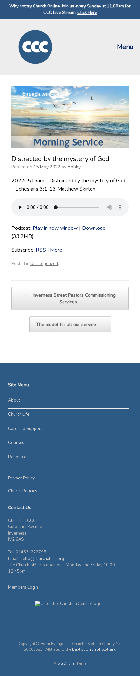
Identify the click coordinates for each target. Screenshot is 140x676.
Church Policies (22, 491)
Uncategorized (44, 264)
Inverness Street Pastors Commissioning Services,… (70, 298)
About (14, 400)
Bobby (74, 167)
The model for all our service (70, 324)
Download (93, 228)
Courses (16, 443)
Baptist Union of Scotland (94, 649)
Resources (18, 457)
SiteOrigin (65, 663)
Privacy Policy (21, 478)
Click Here (87, 13)
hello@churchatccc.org (42, 559)
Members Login (23, 587)
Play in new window (55, 228)
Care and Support (25, 429)
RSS (41, 250)
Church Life (18, 414)
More (56, 250)
